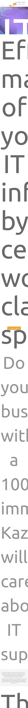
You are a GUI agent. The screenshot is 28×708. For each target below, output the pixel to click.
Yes (15, 4)
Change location (21, 4)
